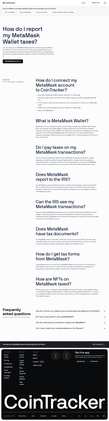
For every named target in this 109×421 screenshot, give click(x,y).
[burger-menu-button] (105, 3)
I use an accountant (41, 12)
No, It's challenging (25, 12)
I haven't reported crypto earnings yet (63, 12)
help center (11, 81)
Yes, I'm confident (10, 12)
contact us (20, 81)
